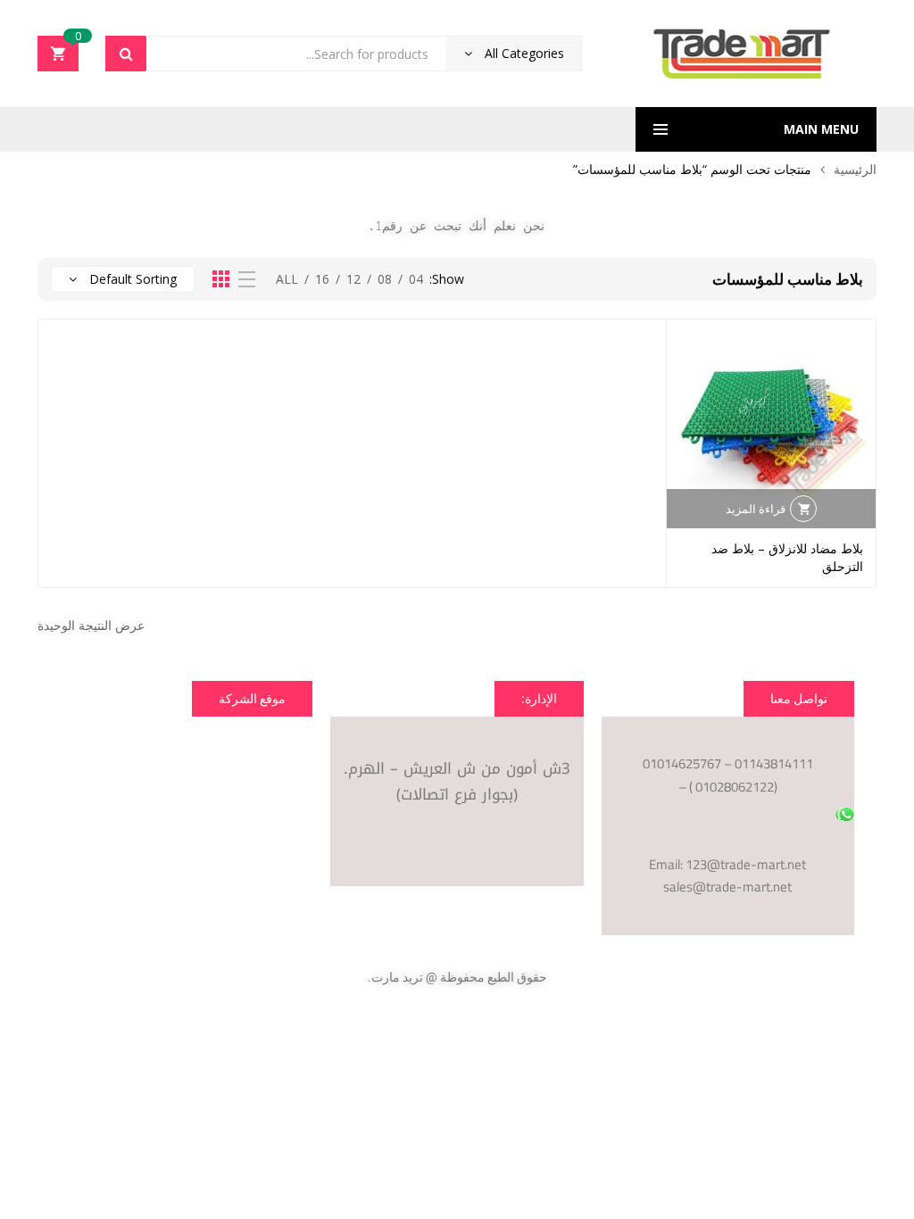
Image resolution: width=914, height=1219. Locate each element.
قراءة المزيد (755, 509)
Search (125, 53)
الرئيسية (855, 169)
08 (385, 278)
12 (353, 278)
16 (322, 278)
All (287, 278)
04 (416, 278)
